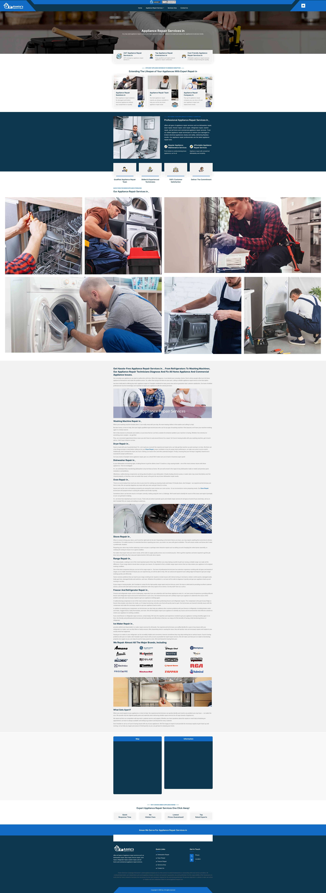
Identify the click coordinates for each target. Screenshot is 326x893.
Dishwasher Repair (163, 854)
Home (140, 8)
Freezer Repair (162, 861)
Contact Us (184, 8)
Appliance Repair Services (154, 8)
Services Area (172, 8)
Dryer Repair (161, 858)
